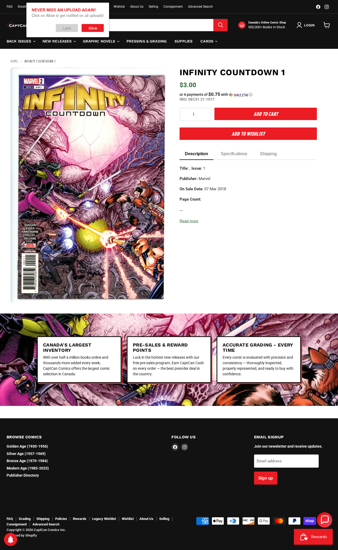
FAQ (9, 6)
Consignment (173, 6)
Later (67, 28)
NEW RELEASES (58, 41)
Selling (153, 6)
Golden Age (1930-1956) (27, 446)
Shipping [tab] (268, 153)
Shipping (42, 519)
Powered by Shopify (22, 535)
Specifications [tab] (234, 153)
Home (14, 61)
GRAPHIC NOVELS (99, 41)
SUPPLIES (184, 41)
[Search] (220, 25)
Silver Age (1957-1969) (26, 454)
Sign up (265, 478)
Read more (189, 221)
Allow (92, 28)
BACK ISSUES (19, 41)
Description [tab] (196, 153)
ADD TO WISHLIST (248, 133)
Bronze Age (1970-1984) (27, 461)
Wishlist (119, 6)
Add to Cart (265, 114)
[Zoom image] (160, 294)
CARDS (207, 41)
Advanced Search (200, 6)
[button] (248, 94)
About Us (136, 6)
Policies (61, 519)
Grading (23, 6)
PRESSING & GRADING (146, 41)
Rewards (79, 519)
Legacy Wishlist (104, 519)
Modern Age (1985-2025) (28, 468)
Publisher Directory (23, 475)
